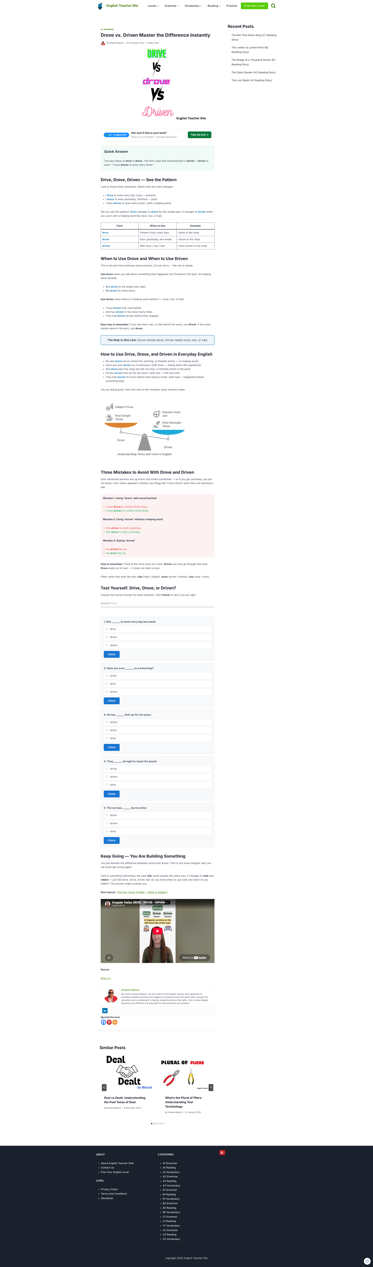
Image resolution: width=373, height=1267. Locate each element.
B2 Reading (169, 1207)
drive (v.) (106, 978)
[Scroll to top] (362, 1259)
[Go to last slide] (104, 1087)
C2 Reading (169, 1234)
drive (112, 629)
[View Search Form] (273, 5)
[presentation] (127, 1072)
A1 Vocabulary (171, 1172)
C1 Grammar (170, 1216)
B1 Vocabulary (171, 1198)
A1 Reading (169, 1167)
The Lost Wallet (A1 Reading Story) (252, 80)
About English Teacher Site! (117, 1163)
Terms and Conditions (114, 1193)
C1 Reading (169, 1221)
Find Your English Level (115, 1172)
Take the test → (200, 134)
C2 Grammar (170, 1230)
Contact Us (107, 1167)
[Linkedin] (105, 1010)
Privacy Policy (109, 1189)
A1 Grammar (170, 1163)
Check (112, 654)
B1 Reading (169, 1194)
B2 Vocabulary (171, 1212)
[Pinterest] (109, 1022)
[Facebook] (103, 1022)
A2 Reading (169, 1181)
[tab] (151, 1123)
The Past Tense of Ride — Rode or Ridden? (142, 892)
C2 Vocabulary (171, 1239)
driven (113, 645)
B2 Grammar (170, 1203)
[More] (114, 1022)
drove (113, 637)
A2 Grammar (107, 29)
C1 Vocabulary (171, 1225)
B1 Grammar (170, 1189)
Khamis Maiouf (116, 43)
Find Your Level (254, 5)
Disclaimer (107, 1198)
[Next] (211, 1087)
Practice (232, 5)
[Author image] (103, 43)
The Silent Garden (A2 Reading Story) (254, 72)
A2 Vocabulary (171, 1185)
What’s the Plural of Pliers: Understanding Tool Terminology (183, 1102)
